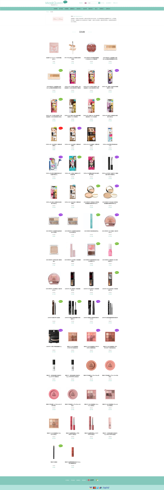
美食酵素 (66, 8)
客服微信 (81, 3)
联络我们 (78, 480)
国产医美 (61, 8)
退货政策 (84, 480)
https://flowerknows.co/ (77, 16)
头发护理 (85, 8)
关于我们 (67, 480)
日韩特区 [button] (101, 8)
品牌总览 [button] (108, 8)
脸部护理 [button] (90, 8)
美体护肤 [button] (79, 8)
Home (47, 11)
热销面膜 (55, 8)
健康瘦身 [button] (72, 8)
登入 (103, 3)
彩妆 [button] (96, 8)
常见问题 (73, 480)
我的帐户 (109, 3)
